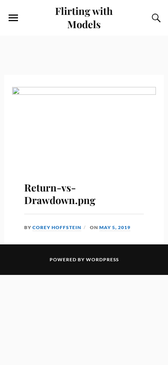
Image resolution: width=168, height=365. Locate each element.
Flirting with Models (84, 17)
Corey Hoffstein (56, 227)
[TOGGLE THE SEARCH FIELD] (155, 18)
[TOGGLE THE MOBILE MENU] (13, 18)
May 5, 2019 (114, 227)
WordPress (102, 259)
